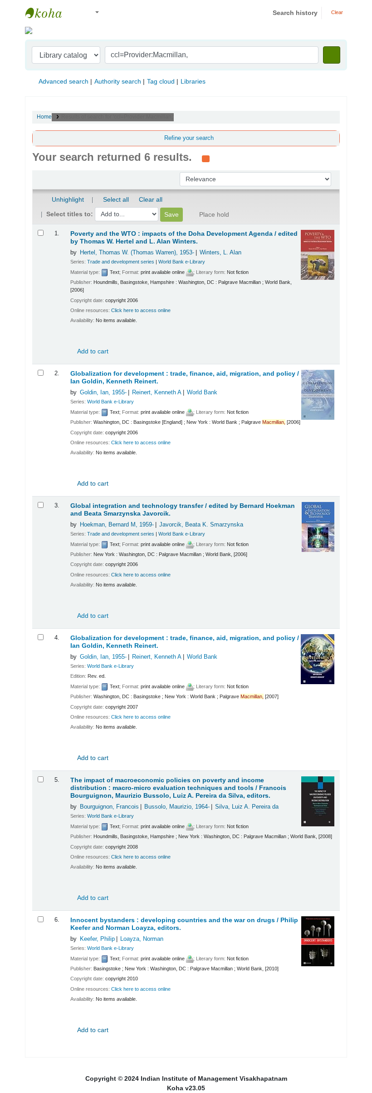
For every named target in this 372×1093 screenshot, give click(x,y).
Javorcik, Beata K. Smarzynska (201, 525)
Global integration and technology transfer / (182, 509)
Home (44, 117)
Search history (295, 12)
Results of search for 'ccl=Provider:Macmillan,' (117, 117)
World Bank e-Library (181, 261)
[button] (77, 13)
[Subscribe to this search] (205, 158)
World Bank (202, 392)
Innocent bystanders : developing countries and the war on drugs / (184, 924)
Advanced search (63, 81)
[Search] (331, 55)
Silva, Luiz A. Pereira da (247, 807)
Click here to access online (141, 310)
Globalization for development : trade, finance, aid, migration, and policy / (184, 377)
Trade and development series (120, 261)
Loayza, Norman (141, 939)
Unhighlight (67, 199)
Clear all (150, 199)
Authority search (117, 81)
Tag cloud (161, 81)
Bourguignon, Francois (109, 807)
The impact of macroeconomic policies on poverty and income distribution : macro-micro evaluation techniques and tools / (178, 788)
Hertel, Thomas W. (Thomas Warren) (137, 252)
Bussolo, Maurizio (177, 807)
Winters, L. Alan (220, 252)
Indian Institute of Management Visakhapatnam (48, 13)
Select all (116, 199)
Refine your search (189, 138)
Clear (336, 12)
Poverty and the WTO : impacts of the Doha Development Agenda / (184, 237)
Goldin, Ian (103, 392)
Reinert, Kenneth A (156, 392)
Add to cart (92, 351)
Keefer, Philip (97, 939)
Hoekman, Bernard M (117, 525)
